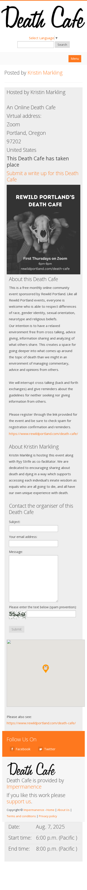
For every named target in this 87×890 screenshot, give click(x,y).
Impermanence (24, 786)
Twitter (50, 749)
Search (62, 45)
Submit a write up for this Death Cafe (43, 176)
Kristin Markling (45, 72)
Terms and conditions (21, 816)
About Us (63, 810)
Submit (17, 629)
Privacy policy (48, 816)
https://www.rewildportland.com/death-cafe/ (43, 433)
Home (50, 810)
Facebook (23, 749)
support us (19, 801)
